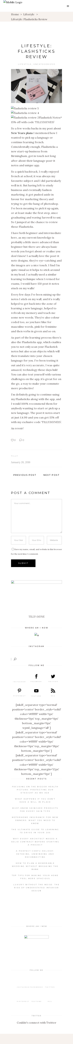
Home (15, 14)
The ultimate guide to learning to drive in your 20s (35, 831)
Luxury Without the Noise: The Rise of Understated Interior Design (36, 887)
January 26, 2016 (20, 462)
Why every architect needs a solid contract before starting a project (35, 842)
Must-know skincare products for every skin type (35, 809)
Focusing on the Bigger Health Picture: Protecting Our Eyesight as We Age (35, 790)
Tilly (14, 456)
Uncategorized (44, 64)
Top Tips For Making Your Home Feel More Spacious (35, 877)
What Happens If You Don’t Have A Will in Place (35, 800)
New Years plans (22, 133)
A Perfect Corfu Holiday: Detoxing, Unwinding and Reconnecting (35, 854)
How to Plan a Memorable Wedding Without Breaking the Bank (35, 866)
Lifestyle (28, 14)
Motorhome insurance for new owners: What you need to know (35, 820)
